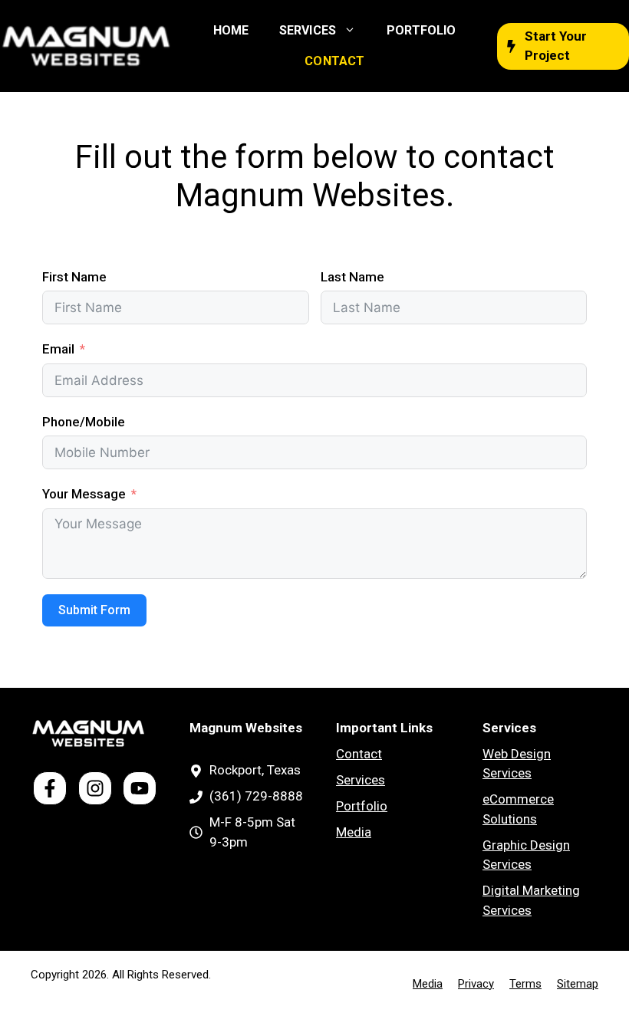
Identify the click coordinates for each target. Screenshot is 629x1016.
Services (360, 779)
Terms (525, 984)
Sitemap (577, 984)
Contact (359, 753)
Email (58, 349)
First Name (74, 276)
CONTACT (334, 61)
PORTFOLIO (421, 30)
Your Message (84, 493)
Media (353, 832)
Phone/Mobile (83, 421)
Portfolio (361, 806)
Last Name (352, 276)
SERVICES (307, 30)
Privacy (476, 984)
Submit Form (94, 610)
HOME (231, 30)
